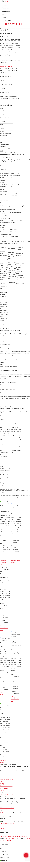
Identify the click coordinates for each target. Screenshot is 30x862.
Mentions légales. (7, 840)
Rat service (3, 692)
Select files (3, 146)
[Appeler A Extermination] (26, 855)
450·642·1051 (3, 812)
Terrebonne (15, 795)
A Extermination (10, 838)
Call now (2, 808)
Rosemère (9, 795)
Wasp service (3, 760)
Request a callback (9, 808)
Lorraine (5, 795)
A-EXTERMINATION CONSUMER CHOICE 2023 (13, 836)
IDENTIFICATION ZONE (7, 824)
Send (2, 150)
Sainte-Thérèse (21, 795)
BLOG (2, 828)
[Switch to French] (15, 8)
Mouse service (14, 560)
